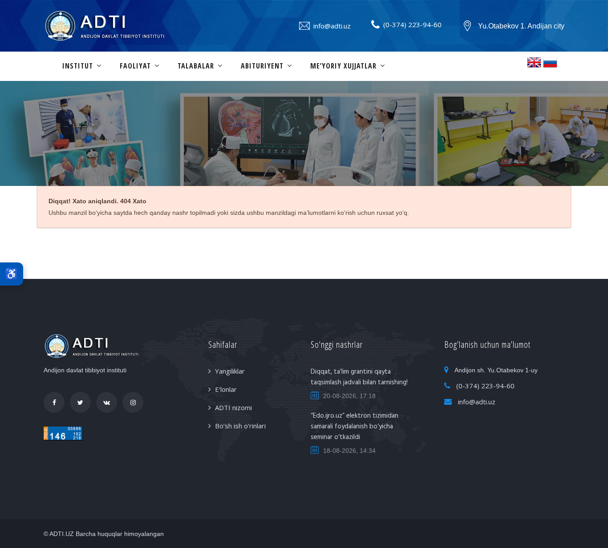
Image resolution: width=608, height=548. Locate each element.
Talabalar (196, 66)
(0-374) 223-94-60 (412, 24)
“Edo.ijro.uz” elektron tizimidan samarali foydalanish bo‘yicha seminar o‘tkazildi (354, 427)
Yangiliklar (230, 371)
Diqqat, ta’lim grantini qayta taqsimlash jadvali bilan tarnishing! (359, 377)
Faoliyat (135, 66)
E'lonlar (226, 389)
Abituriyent (262, 66)
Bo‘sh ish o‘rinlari (240, 425)
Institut (77, 66)
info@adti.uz (332, 25)
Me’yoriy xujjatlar (343, 66)
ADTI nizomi (233, 407)
